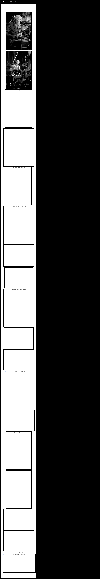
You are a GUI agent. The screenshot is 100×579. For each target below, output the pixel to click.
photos (19, 1)
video (25, 1)
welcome (7, 1)
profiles (15, 1)
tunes (22, 1)
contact (28, 1)
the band (11, 1)
